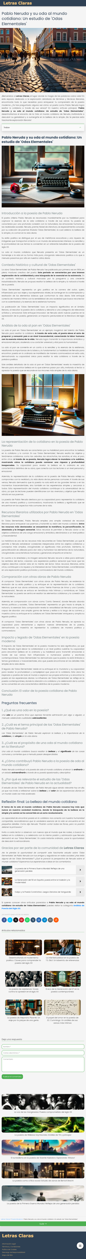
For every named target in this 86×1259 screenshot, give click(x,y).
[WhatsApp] (27, 919)
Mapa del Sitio (7, 1255)
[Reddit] (56, 919)
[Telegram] (44, 919)
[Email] (50, 919)
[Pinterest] (21, 919)
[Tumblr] (33, 919)
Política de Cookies (9, 1249)
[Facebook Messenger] (9, 919)
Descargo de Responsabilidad (13, 1252)
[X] (15, 919)
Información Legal (9, 1244)
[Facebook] (4, 919)
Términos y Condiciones (11, 1247)
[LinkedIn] (38, 919)
